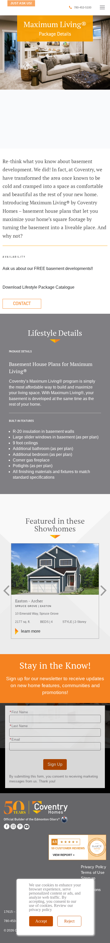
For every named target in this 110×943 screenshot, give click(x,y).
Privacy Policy (93, 867)
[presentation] (8, 591)
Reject (69, 921)
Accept (41, 921)
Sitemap (88, 878)
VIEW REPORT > (63, 854)
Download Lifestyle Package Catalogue (38, 287)
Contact (22, 303)
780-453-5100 (82, 7)
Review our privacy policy (51, 907)
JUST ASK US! (21, 3)
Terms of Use (92, 872)
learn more (30, 631)
